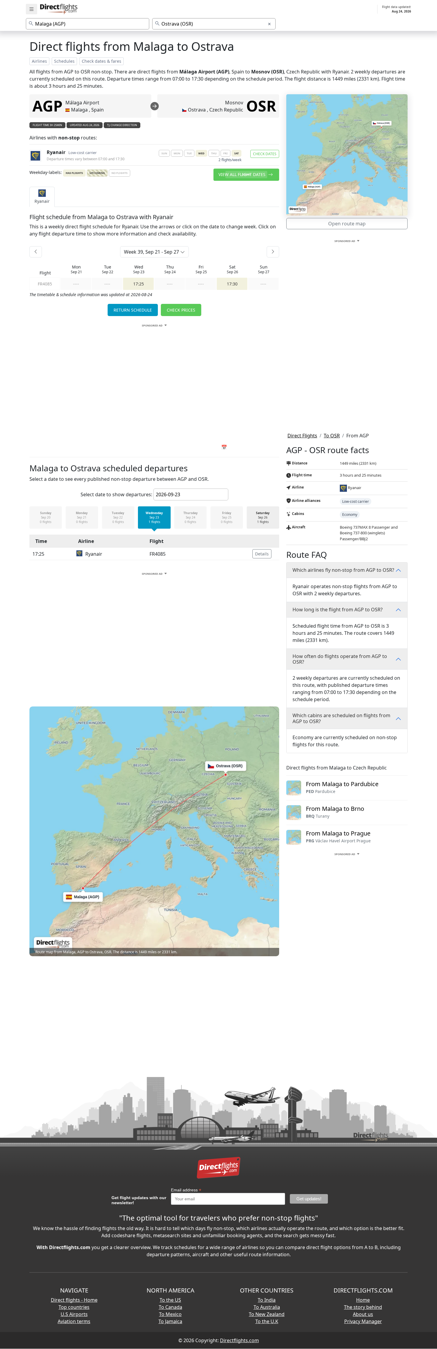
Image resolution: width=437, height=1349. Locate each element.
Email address (186, 1190)
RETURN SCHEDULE (133, 310)
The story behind (363, 1307)
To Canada (170, 1307)
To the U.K (266, 1321)
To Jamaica (170, 1321)
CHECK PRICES (181, 310)
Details (262, 554)
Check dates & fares (101, 61)
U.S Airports (74, 1314)
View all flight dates (242, 174)
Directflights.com (239, 1340)
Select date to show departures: (116, 494)
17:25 (138, 284)
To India (267, 1300)
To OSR (332, 435)
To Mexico (170, 1314)
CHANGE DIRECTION (123, 125)
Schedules (64, 61)
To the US (170, 1300)
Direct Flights (302, 435)
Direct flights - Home (74, 1300)
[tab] (42, 197)
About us (363, 1314)
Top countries (74, 1307)
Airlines (39, 61)
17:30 (232, 284)
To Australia (267, 1307)
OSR (261, 106)
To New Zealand (266, 1314)
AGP (47, 106)
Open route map (347, 223)
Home (363, 1300)
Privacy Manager (363, 1321)
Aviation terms (74, 1321)
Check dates (264, 153)
